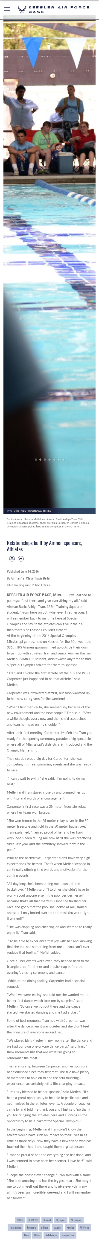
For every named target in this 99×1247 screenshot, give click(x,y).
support (57, 1227)
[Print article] (12, 558)
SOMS (20, 1220)
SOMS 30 (33, 1220)
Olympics (60, 1220)
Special (47, 1220)
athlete (44, 1227)
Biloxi (37, 1235)
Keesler (70, 1227)
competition (68, 1235)
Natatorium (51, 1235)
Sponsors (31, 1227)
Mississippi (76, 1220)
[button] (7, 9)
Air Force (84, 1227)
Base (26, 1235)
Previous (8, 260)
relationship (15, 1227)
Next (91, 260)
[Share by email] (20, 558)
